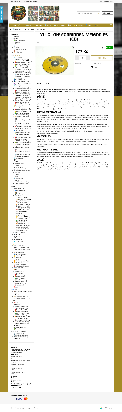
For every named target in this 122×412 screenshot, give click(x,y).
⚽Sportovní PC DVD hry (23, 206)
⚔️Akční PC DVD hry (22, 197)
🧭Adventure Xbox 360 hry (23, 308)
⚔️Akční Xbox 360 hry (21, 306)
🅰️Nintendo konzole (20, 264)
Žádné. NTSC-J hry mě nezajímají (21, 384)
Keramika (17, 42)
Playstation (97, 63)
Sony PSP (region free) (17, 364)
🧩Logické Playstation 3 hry (23, 142)
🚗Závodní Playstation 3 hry (23, 154)
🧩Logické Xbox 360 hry (22, 313)
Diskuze (48, 84)
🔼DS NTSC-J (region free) (21, 261)
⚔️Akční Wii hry (19, 271)
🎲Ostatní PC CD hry (22, 230)
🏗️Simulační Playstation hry (23, 97)
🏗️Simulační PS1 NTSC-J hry (23, 69)
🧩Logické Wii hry (20, 278)
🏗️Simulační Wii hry (21, 280)
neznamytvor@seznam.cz (32, 1)
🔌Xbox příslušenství (20, 327)
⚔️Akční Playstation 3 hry (22, 132)
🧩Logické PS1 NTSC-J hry (22, 66)
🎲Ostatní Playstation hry (22, 104)
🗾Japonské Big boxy (21, 190)
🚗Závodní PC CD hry (22, 229)
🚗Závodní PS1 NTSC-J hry (22, 74)
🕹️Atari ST (17, 236)
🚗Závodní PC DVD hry (22, 209)
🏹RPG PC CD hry (21, 222)
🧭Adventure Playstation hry (23, 88)
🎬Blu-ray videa (18, 167)
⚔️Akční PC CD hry (21, 215)
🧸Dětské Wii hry (20, 276)
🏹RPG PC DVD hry (21, 202)
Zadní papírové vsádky (21, 183)
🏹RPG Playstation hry (21, 95)
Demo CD (17, 176)
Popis (39, 84)
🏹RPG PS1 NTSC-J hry (21, 67)
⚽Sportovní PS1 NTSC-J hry (23, 71)
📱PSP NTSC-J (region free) (21, 81)
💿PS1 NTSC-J (18, 57)
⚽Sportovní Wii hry (21, 281)
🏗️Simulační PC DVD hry (23, 204)
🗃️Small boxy (19, 194)
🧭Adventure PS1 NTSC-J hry (23, 61)
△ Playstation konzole (20, 169)
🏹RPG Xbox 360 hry (21, 315)
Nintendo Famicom (16, 368)
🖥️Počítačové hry (19, 188)
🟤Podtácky (17, 51)
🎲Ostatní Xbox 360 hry (22, 323)
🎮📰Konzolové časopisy (21, 337)
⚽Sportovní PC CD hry (23, 225)
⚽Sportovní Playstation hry (23, 100)
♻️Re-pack (17, 329)
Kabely (17, 174)
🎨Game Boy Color (19, 252)
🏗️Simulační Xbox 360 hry (22, 316)
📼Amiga (16, 238)
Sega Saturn (14, 376)
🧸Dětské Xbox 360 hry (21, 311)
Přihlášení (109, 1)
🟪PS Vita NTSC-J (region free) (22, 83)
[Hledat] (98, 13)
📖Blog (28, 25)
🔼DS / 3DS (17, 259)
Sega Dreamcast (16, 380)
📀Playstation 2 (18, 106)
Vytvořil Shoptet (107, 408)
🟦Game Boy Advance (20, 254)
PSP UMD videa (19, 163)
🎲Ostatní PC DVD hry (22, 211)
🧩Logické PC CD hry (22, 220)
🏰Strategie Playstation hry (23, 99)
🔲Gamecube (18, 257)
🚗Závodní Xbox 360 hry (22, 322)
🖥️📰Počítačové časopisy (21, 335)
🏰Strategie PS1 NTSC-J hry (23, 73)
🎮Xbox (96, 25)
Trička (16, 44)
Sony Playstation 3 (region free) (20, 360)
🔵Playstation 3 (18, 130)
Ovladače (17, 173)
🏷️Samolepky (18, 53)
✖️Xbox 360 (17, 304)
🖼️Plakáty (16, 47)
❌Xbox (16, 303)
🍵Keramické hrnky (19, 46)
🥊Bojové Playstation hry (22, 90)
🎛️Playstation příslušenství (22, 170)
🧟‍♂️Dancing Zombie (19, 40)
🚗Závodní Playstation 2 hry (23, 126)
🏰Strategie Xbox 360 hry (22, 320)
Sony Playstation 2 (16, 356)
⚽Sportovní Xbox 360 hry (22, 318)
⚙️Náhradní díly (18, 178)
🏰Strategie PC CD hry (22, 227)
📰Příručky (17, 338)
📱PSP (15, 160)
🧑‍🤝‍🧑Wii (15, 269)
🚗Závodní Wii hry (20, 283)
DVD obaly (18, 195)
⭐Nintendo (78, 25)
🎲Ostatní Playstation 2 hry (23, 128)
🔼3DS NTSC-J (18, 262)
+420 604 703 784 (15, 1)
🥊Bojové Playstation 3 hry (23, 137)
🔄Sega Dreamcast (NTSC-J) (22, 298)
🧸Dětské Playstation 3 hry (23, 139)
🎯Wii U (16, 287)
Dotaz (95, 67)
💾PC (69, 25)
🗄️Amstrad (17, 234)
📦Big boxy (18, 192)
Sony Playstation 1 (16, 352)
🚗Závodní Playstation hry (22, 102)
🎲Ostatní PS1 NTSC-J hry (22, 76)
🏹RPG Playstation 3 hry (22, 141)
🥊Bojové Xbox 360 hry (21, 310)
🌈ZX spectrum (18, 241)
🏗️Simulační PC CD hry (23, 223)
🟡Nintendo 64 (18, 256)
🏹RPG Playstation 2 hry (22, 115)
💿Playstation (59, 25)
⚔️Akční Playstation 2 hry (22, 108)
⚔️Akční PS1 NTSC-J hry (22, 59)
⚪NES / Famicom (19, 246)
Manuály (17, 180)
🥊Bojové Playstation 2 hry (23, 110)
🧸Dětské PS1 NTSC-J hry (22, 64)
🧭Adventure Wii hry (21, 273)
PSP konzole (18, 165)
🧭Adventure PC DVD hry (23, 199)
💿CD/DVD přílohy (19, 333)
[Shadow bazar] (35, 13)
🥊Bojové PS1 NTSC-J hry (22, 62)
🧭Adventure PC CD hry (23, 217)
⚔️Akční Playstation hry (22, 87)
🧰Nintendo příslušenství (21, 266)
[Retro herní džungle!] (10, 29)
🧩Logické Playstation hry (22, 94)
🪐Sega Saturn (18, 295)
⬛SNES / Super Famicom (21, 247)
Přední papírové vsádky (22, 182)
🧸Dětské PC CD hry (22, 218)
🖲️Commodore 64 (19, 239)
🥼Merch (48, 25)
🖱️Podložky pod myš (20, 49)
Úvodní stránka (17, 25)
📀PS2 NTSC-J (18, 78)
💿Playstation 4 (18, 158)
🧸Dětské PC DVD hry (22, 201)
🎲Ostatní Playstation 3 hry (23, 156)
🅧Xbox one (17, 325)
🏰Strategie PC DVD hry (23, 208)
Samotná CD (18, 213)
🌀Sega (88, 25)
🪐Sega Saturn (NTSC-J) (21, 296)
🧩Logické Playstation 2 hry (23, 113)
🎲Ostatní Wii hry (20, 285)
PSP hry (17, 162)
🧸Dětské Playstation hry (22, 92)
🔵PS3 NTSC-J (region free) (21, 80)
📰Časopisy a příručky (19, 331)
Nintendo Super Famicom (18, 372)
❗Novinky (38, 25)
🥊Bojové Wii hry (20, 275)
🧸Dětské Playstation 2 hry (23, 111)
